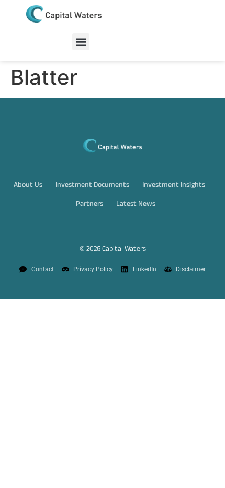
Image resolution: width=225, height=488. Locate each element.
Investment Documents (92, 186)
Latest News (135, 204)
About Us (28, 186)
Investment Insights (173, 186)
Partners (89, 204)
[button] (80, 41)
